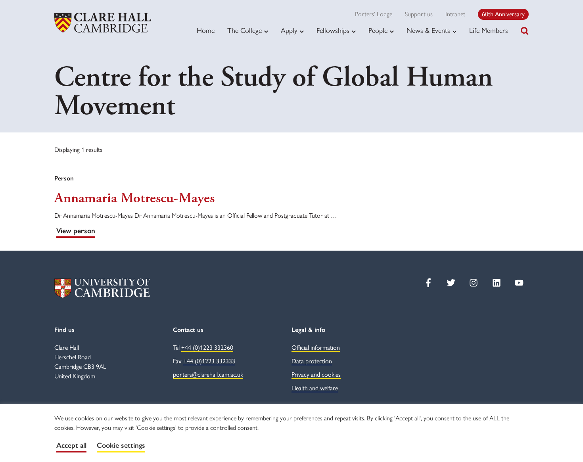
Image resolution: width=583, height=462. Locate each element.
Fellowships (332, 30)
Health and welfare (315, 388)
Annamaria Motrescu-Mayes (134, 198)
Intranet (455, 14)
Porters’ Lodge (373, 14)
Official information (316, 347)
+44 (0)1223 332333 (209, 361)
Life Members (488, 30)
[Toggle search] (525, 31)
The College (244, 30)
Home (206, 30)
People (377, 30)
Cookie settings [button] (121, 445)
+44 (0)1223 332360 (207, 347)
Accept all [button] (71, 445)
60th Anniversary (503, 14)
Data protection (312, 361)
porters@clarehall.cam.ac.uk (208, 374)
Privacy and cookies (316, 374)
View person (75, 230)
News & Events (428, 30)
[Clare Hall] (102, 23)
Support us (419, 14)
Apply (289, 30)
